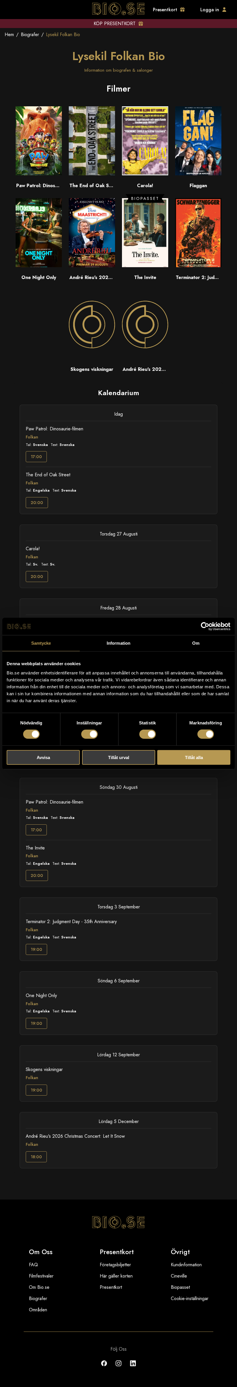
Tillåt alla (194, 757)
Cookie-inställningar (189, 1298)
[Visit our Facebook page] (104, 1367)
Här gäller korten (116, 1276)
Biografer (30, 34)
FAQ (33, 1264)
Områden (38, 1309)
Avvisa (43, 757)
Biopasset (180, 1287)
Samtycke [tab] (41, 643)
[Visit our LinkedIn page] (133, 1367)
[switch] (89, 734)
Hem (9, 34)
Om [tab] (195, 643)
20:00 (37, 502)
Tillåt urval (118, 757)
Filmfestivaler (41, 1276)
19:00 (36, 949)
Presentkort (111, 1287)
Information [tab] (118, 643)
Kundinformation (186, 1264)
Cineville (179, 1276)
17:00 (36, 457)
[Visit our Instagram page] (118, 1367)
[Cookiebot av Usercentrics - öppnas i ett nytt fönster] (205, 626)
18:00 (36, 1157)
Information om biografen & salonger (118, 70)
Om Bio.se (39, 1287)
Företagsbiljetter (115, 1264)
